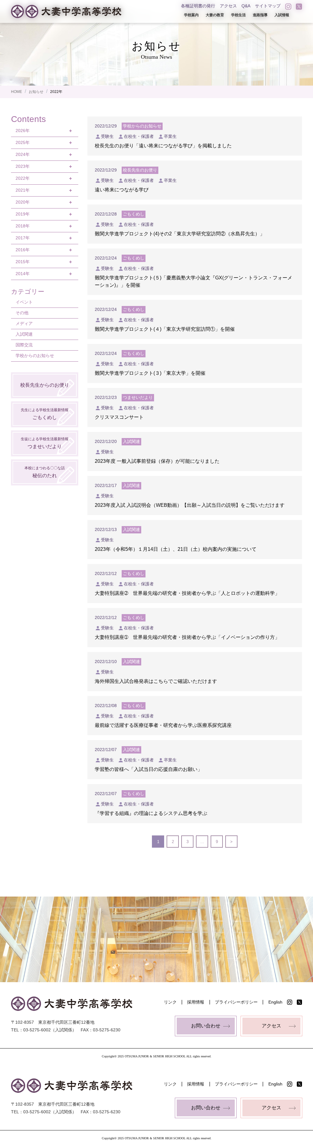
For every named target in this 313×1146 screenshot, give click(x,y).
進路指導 (260, 15)
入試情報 (281, 15)
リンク (170, 1002)
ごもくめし (44, 414)
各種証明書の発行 (198, 5)
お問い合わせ (205, 1025)
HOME (16, 92)
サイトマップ (268, 5)
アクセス (228, 5)
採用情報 (195, 1002)
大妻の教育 (215, 15)
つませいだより (44, 443)
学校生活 (238, 15)
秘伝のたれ (44, 472)
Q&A (245, 5)
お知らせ (36, 92)
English (275, 1002)
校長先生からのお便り (44, 385)
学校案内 (191, 15)
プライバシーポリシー (236, 1002)
